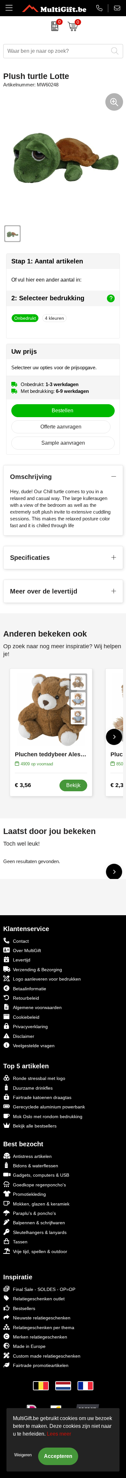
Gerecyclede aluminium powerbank (49, 1106)
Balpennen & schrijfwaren (39, 1222)
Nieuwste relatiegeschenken (41, 1317)
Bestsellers (24, 1308)
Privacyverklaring (30, 1026)
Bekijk (73, 785)
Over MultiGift (27, 950)
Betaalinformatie (29, 988)
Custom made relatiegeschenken (46, 1356)
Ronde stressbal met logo (39, 1078)
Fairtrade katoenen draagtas (42, 1097)
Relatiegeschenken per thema (43, 1327)
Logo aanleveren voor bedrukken (47, 979)
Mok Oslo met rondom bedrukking (47, 1116)
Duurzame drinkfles (33, 1088)
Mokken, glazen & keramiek (41, 1203)
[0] (53, 26)
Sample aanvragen (63, 443)
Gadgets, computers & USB (41, 1175)
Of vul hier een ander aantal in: (46, 280)
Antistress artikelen (32, 1156)
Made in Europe (29, 1346)
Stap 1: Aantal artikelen (47, 261)
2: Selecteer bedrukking (47, 298)
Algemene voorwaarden (37, 1007)
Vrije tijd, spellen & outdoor (40, 1251)
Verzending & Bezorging (37, 969)
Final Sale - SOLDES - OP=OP (44, 1289)
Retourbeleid (26, 998)
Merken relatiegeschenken (40, 1336)
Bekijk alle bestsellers (35, 1125)
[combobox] (56, 51)
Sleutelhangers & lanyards (40, 1232)
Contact (21, 941)
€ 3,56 (23, 785)
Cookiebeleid (26, 1017)
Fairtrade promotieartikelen (40, 1365)
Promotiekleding (29, 1194)
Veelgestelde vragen (34, 1045)
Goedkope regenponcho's (39, 1184)
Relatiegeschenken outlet (39, 1298)
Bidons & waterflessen (35, 1165)
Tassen (20, 1241)
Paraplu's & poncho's (34, 1213)
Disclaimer (23, 1036)
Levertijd (21, 959)
